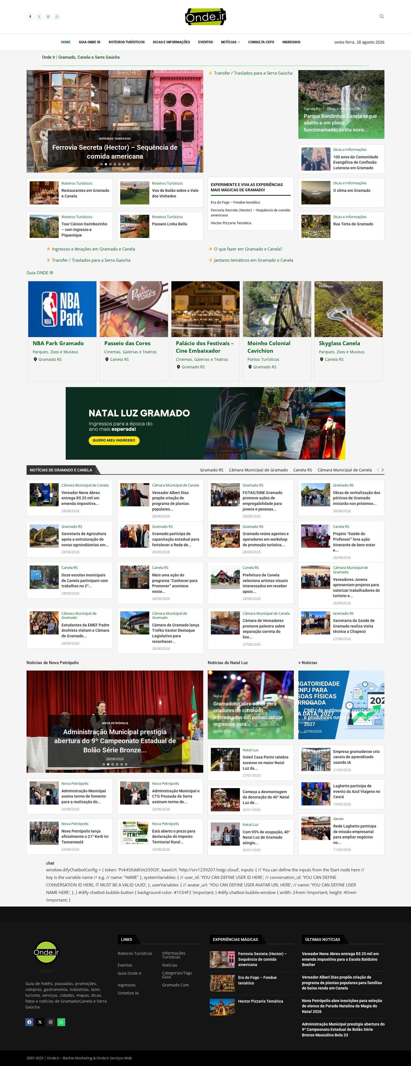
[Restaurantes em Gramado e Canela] (44, 192)
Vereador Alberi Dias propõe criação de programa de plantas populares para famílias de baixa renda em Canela (342, 982)
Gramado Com (175, 985)
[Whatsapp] (57, 16)
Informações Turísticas (173, 955)
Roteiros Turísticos (127, 42)
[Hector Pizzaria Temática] (222, 1007)
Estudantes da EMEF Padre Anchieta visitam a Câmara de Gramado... (85, 630)
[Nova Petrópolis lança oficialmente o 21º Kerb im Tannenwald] (44, 833)
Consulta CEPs (261, 42)
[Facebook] (30, 16)
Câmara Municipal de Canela (345, 470)
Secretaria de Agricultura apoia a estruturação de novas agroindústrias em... (85, 539)
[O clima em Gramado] (315, 192)
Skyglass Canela (339, 343)
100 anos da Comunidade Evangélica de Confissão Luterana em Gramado (355, 162)
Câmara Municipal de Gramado (258, 470)
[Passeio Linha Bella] (134, 226)
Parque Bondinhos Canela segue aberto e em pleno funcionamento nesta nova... (340, 123)
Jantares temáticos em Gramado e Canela (253, 260)
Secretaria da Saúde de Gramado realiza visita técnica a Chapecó (354, 626)
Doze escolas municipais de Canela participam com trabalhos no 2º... (85, 580)
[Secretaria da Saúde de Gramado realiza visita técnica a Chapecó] (315, 623)
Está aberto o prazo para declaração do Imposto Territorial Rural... (173, 836)
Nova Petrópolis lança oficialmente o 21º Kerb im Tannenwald (85, 836)
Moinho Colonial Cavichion (268, 346)
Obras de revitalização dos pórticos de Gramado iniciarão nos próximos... (356, 498)
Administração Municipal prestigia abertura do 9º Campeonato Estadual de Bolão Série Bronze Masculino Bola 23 (343, 1029)
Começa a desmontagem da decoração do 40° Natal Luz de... (266, 797)
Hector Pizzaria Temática (115, 156)
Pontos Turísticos (263, 359)
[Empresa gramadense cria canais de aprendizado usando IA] (315, 759)
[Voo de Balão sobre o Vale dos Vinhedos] (134, 192)
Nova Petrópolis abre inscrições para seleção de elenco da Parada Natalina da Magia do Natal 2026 (342, 1006)
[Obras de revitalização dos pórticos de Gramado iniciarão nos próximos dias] (315, 494)
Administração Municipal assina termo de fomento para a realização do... (84, 796)
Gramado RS (50, 359)
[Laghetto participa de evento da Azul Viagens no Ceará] (315, 793)
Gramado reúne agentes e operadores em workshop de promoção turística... (266, 539)
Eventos (205, 42)
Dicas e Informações (171, 42)
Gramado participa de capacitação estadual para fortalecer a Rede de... (175, 539)
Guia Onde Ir (89, 42)
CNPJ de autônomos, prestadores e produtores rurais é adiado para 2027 (341, 717)
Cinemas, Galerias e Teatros (130, 351)
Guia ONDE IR (40, 272)
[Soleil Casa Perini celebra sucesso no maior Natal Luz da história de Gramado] (225, 759)
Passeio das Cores (127, 343)
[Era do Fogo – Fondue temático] (222, 983)
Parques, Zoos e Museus (55, 351)
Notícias (228, 42)
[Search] (381, 17)
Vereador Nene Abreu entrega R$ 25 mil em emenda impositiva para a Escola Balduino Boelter (340, 959)
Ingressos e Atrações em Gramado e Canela (93, 249)
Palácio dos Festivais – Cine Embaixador (205, 346)
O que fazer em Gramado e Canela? (247, 249)
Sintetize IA (128, 993)
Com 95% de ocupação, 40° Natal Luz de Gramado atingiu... (266, 837)
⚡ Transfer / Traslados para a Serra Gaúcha (250, 73)
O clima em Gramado (351, 190)
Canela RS (119, 359)
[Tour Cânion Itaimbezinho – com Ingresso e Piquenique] (44, 226)
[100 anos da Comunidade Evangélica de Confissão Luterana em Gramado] (315, 159)
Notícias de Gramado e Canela (61, 470)
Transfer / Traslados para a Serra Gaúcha (90, 260)
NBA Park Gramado (58, 343)
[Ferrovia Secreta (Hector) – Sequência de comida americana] (222, 959)
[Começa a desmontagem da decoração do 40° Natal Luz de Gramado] (225, 799)
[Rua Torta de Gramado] (315, 226)
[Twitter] (39, 16)
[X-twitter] (40, 1022)
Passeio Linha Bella (169, 224)
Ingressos (291, 42)
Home (65, 42)
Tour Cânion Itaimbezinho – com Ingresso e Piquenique (84, 229)
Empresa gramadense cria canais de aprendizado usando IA (356, 757)
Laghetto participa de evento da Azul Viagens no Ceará (356, 791)
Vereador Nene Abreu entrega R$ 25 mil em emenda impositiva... (81, 498)
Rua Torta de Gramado (353, 224)
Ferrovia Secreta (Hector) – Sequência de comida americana (262, 959)
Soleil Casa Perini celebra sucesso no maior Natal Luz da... (266, 762)
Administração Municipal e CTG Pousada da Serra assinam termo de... (176, 796)
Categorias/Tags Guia (177, 975)
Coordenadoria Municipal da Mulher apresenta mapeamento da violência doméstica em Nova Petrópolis (115, 743)
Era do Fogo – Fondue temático (235, 202)
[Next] (382, 470)
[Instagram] (48, 16)
